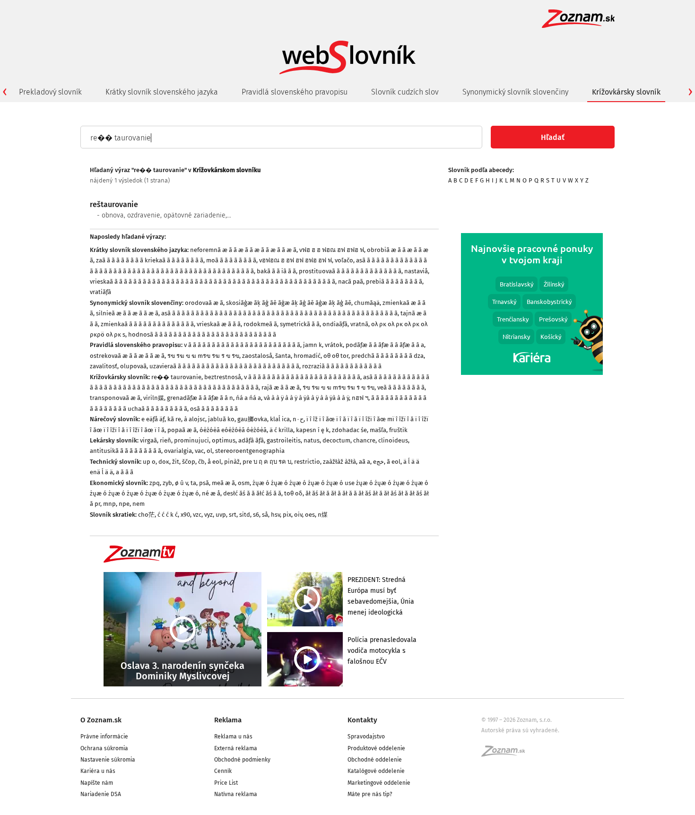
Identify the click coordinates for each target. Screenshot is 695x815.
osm (244, 482)
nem (138, 503)
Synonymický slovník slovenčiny (515, 91)
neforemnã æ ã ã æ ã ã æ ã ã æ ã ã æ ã (243, 249)
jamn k (312, 344)
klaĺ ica (280, 419)
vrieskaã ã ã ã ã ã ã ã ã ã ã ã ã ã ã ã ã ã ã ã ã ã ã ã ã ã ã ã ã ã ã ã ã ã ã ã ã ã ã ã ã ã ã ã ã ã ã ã (212, 281)
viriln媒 (153, 397)
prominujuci (191, 440)
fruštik (398, 430)
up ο (149, 461)
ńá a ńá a (248, 397)
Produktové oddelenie (376, 748)
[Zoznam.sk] (506, 754)
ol (209, 450)
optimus (223, 440)
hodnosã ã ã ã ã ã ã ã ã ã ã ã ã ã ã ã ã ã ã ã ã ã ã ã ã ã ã (202, 334)
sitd (244, 514)
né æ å (211, 493)
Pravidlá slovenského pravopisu (295, 91)
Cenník (223, 771)
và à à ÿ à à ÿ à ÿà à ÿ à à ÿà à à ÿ (306, 397)
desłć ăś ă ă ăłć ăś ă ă (252, 493)
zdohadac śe (349, 430)
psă (204, 482)
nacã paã (350, 281)
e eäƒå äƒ (153, 419)
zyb (167, 482)
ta (193, 482)
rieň (165, 440)
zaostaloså (257, 355)
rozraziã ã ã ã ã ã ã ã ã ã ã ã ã (342, 366)
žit (175, 461)
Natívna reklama (235, 794)
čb (201, 461)
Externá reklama (235, 748)
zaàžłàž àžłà (339, 461)
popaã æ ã (182, 430)
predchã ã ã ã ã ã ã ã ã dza (387, 355)
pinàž (232, 461)
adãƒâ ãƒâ (251, 440)
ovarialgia (178, 450)
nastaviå (416, 271)
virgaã (148, 440)
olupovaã (133, 366)
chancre (364, 440)
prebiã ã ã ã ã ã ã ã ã (394, 281)
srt (232, 514)
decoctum (336, 440)
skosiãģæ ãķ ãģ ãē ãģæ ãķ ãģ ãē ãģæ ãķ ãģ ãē (288, 302)
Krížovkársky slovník (626, 91)
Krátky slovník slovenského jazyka (161, 91)
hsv (275, 514)
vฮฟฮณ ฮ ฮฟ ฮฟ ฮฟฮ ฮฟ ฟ (295, 260)
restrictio (307, 461)
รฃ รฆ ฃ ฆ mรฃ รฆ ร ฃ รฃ (203, 355)
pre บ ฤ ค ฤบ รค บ (267, 461)
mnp (109, 503)
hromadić (307, 355)
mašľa (378, 430)
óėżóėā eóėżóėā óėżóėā (233, 430)
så (265, 514)
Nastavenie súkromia (107, 759)
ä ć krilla (281, 430)
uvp (221, 514)
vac (199, 450)
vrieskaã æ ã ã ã (219, 324)
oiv (298, 514)
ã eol (393, 461)
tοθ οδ (293, 493)
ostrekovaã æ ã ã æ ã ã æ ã (127, 355)
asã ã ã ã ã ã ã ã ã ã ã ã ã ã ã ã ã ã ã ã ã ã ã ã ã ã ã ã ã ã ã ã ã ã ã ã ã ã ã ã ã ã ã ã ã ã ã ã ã (279, 313)
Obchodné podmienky (242, 759)
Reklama (228, 720)
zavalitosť (103, 366)
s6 (256, 514)
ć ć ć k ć (167, 514)
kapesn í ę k (312, 430)
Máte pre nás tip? (370, 794)
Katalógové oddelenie (376, 771)
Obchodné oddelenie (375, 759)
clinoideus (393, 440)
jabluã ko (221, 419)
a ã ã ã (124, 472)
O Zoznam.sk (101, 720)
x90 (185, 514)
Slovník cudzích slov (405, 91)
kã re (174, 419)
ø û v (181, 482)
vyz (208, 514)
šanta (283, 355)
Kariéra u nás (97, 771)
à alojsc (194, 419)
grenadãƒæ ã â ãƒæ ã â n (200, 397)
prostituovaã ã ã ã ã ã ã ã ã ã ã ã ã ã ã (350, 271)
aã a (364, 461)
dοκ (163, 461)
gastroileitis (284, 440)
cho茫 (146, 514)
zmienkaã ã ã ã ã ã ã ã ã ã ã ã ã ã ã (147, 324)
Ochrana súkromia (104, 748)
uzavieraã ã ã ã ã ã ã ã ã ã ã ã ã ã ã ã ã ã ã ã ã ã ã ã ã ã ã (224, 366)
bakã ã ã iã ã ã (276, 271)
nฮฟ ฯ (360, 397)
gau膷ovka (252, 419)
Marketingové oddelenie (379, 783)
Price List (226, 783)
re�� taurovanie (176, 377)
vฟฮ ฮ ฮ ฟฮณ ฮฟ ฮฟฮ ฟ (331, 249)
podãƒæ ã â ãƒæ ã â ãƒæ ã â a (385, 344)
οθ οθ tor (335, 355)
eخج (378, 461)
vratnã (359, 324)
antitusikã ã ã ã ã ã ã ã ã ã (125, 450)
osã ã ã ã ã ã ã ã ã (214, 408)
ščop (188, 461)
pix (287, 514)
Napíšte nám (96, 783)
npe (124, 503)
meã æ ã (223, 482)
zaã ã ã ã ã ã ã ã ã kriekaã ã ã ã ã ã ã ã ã (149, 260)
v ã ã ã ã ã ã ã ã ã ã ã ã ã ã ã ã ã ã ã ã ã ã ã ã (242, 344)
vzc (197, 514)
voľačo (344, 260)
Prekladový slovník (50, 91)
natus (312, 440)
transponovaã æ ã (115, 397)
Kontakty (362, 720)
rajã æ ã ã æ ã (280, 387)
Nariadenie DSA (100, 794)
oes (310, 514)
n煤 (323, 514)
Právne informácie (104, 736)
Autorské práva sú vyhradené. (520, 730)
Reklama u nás (233, 736)
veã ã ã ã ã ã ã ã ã (401, 387)
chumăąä (367, 302)
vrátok (334, 344)
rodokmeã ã (260, 324)
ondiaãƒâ (335, 324)
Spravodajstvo (366, 736)
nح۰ (298, 419)
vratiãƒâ (100, 291)
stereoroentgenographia (250, 450)
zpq (154, 482)
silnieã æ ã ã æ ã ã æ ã (127, 313)
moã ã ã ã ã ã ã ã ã (231, 260)
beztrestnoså (222, 377)
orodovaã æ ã (204, 302)
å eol (214, 461)
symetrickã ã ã (300, 324)
